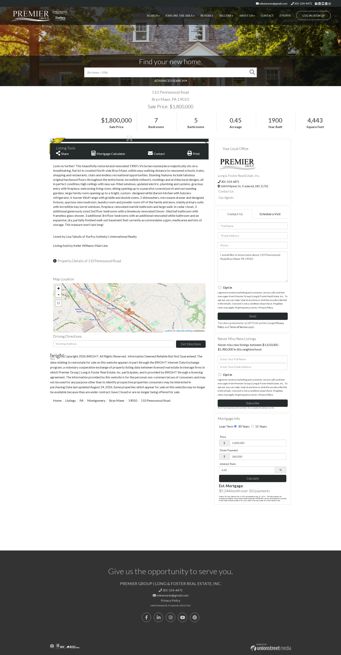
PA (81, 400)
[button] (252, 72)
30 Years (243, 426)
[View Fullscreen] (58, 303)
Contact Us (226, 191)
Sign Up (319, 15)
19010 (132, 400)
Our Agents (226, 197)
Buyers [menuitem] (205, 15)
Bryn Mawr (117, 400)
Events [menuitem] (285, 15)
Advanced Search (169, 80)
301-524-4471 (303, 3)
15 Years (261, 426)
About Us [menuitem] (246, 15)
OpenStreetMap (184, 330)
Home (57, 400)
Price (223, 436)
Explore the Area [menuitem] (179, 15)
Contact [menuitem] (267, 15)
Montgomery (96, 400)
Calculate (252, 478)
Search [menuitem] (152, 15)
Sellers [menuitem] (225, 15)
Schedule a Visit (270, 214)
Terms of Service (238, 327)
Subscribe (252, 403)
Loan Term (226, 426)
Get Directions (191, 344)
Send (252, 316)
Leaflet (168, 330)
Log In (307, 15)
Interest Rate (228, 464)
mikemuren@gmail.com (273, 3)
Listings (70, 400)
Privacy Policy (266, 307)
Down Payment (229, 450)
